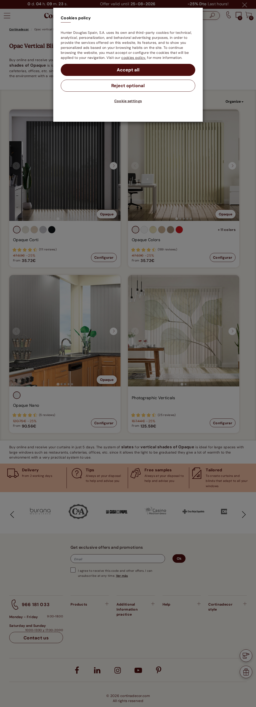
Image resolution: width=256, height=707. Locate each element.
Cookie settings (128, 101)
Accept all (128, 70)
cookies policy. (133, 57)
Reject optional (128, 86)
